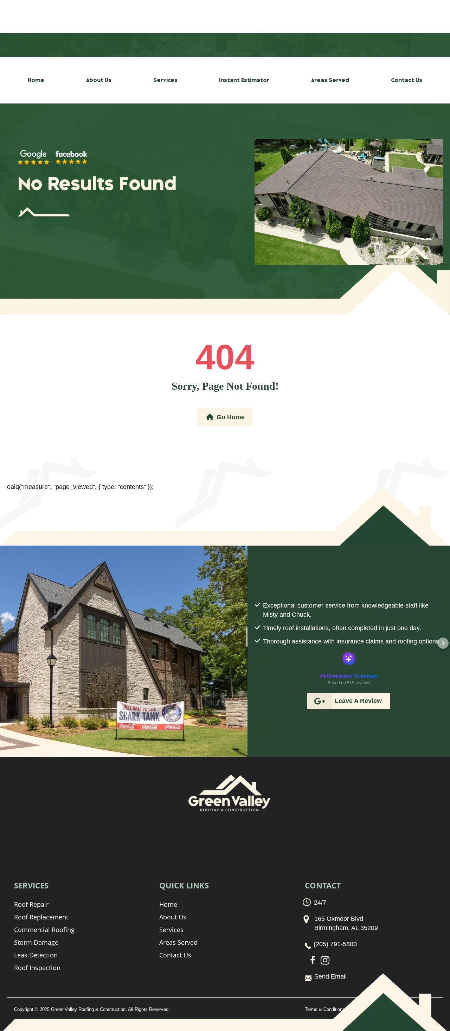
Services (165, 80)
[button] (254, 643)
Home (36, 80)
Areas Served (330, 80)
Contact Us (406, 80)
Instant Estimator (244, 80)
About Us (98, 80)
